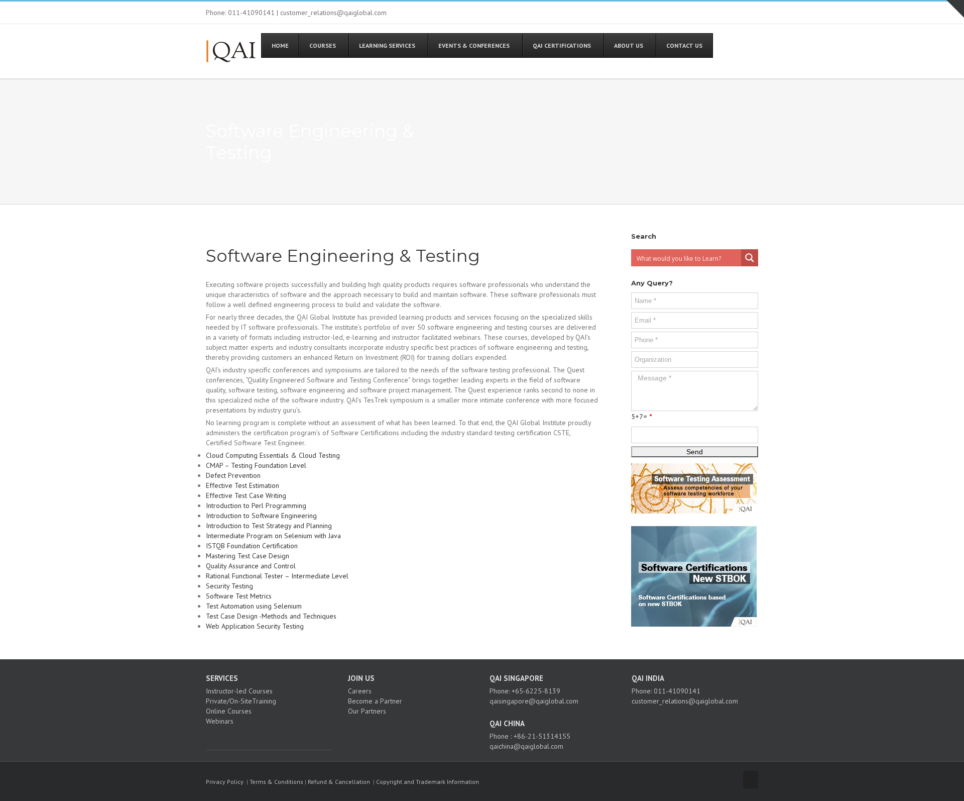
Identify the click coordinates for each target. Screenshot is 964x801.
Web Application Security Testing (255, 626)
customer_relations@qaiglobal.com (685, 701)
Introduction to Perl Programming (256, 505)
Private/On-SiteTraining (241, 701)
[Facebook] (209, 739)
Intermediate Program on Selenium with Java (273, 535)
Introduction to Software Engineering (261, 515)
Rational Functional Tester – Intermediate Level (277, 575)
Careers (360, 690)
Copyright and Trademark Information (427, 781)
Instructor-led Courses (239, 690)
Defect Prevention (233, 475)
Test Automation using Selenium (254, 606)
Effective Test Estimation (242, 485)
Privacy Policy (225, 781)
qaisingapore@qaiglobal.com (534, 701)
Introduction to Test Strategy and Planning (269, 525)
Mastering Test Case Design (247, 555)
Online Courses (229, 711)
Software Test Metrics (239, 595)
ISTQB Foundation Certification (252, 545)
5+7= (641, 416)
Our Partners (367, 711)
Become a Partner (375, 701)
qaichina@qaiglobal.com (526, 746)
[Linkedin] (236, 739)
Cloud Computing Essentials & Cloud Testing (273, 455)
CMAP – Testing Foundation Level (256, 465)
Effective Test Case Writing (246, 495)
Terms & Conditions (276, 781)
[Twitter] (222, 739)
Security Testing (229, 585)
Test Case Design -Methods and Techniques (271, 616)
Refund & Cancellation (339, 781)
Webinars (219, 721)
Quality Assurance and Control (251, 565)
